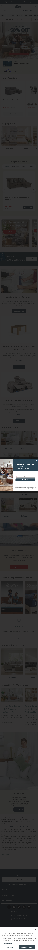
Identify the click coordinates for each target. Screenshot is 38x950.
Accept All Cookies (26, 947)
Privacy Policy (8, 943)
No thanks (25, 482)
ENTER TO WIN (25, 479)
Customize (10, 947)
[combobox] (17, 476)
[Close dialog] (37, 460)
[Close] (36, 929)
